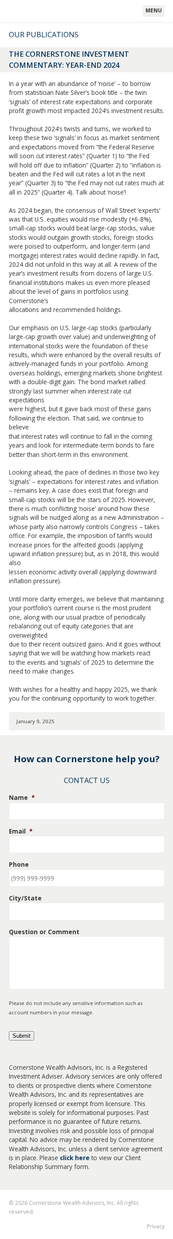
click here (75, 1157)
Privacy (156, 1226)
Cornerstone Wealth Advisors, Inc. (51, 11)
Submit (21, 1035)
